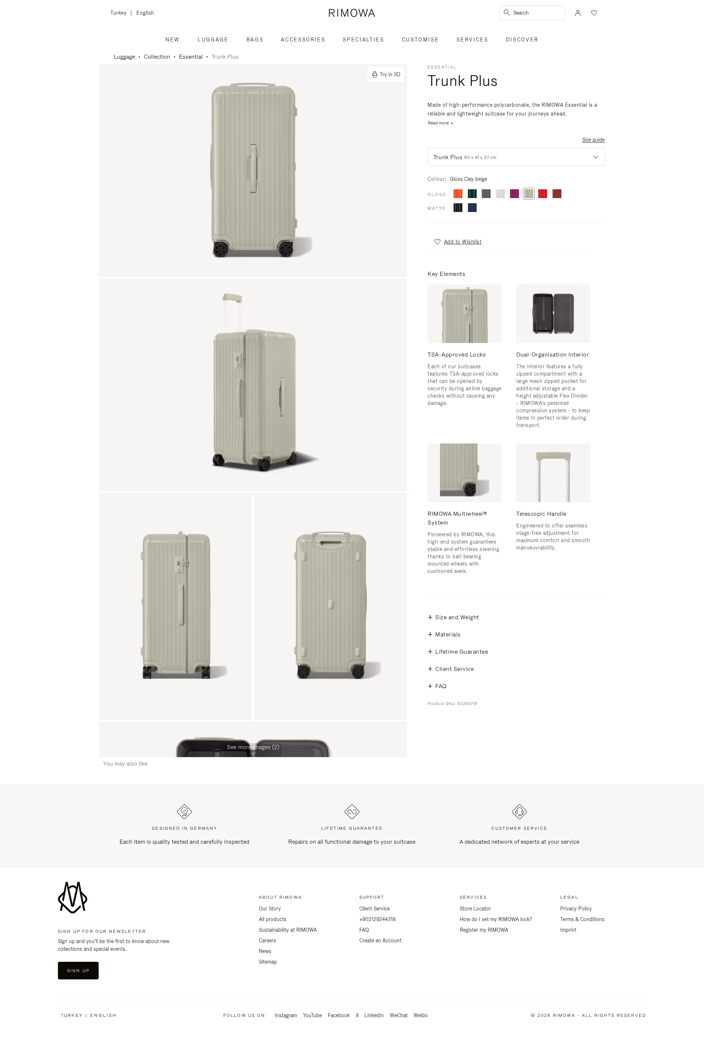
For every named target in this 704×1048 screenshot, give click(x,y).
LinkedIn (374, 1015)
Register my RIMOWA (484, 930)
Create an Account (380, 940)
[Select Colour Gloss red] (542, 194)
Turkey (120, 13)
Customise (420, 39)
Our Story (270, 908)
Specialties (363, 39)
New (172, 39)
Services (472, 39)
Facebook (339, 1015)
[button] (457, 242)
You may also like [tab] (125, 763)
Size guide (593, 139)
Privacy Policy (576, 908)
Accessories (303, 39)
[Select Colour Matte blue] (472, 208)
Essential (191, 57)
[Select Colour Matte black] (458, 208)
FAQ (364, 930)
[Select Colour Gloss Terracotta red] (557, 194)
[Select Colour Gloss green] (472, 194)
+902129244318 (377, 919)
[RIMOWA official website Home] (352, 13)
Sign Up (78, 971)
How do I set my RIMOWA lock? (496, 919)
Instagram (286, 1015)
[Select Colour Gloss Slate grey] (486, 194)
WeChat (399, 1015)
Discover (522, 39)
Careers (267, 940)
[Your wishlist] (593, 12)
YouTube (312, 1015)
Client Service (374, 908)
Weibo (421, 1015)
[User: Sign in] (578, 13)
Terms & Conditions (582, 919)
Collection (157, 57)
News (265, 951)
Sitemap (268, 961)
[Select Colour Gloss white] (500, 194)
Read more (438, 123)
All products (272, 919)
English (145, 13)
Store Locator (475, 908)
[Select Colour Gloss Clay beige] (528, 194)
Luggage (213, 39)
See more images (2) (253, 747)
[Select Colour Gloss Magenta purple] (514, 194)
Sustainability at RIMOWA (288, 930)
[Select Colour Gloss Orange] (458, 194)
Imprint (568, 930)
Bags (255, 39)
